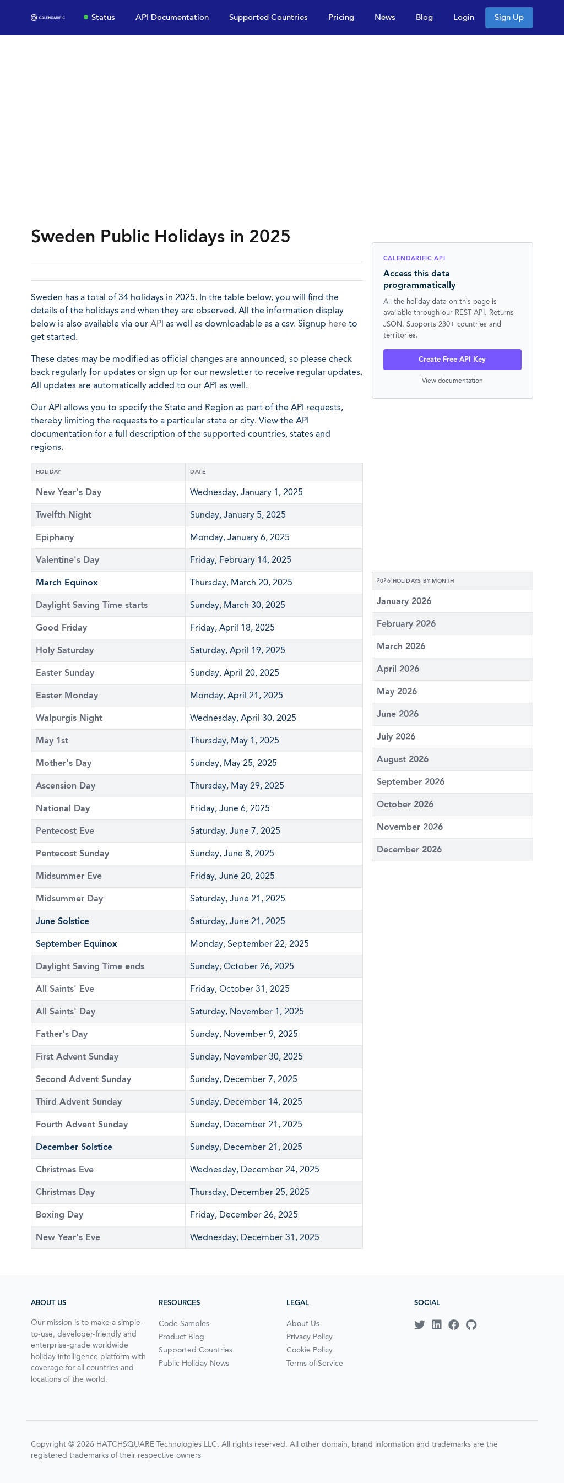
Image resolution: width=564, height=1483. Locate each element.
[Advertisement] (282, 130)
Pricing (341, 17)
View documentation (452, 380)
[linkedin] (437, 1325)
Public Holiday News (194, 1363)
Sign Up (509, 17)
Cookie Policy (309, 1349)
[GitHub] (471, 1325)
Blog (424, 17)
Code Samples (184, 1323)
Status (103, 17)
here (337, 323)
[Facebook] (453, 1325)
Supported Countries (268, 17)
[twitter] (419, 1325)
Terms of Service (314, 1363)
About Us (302, 1323)
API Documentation (172, 17)
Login (463, 17)
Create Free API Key (452, 359)
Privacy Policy (309, 1336)
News (385, 17)
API (157, 323)
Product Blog (181, 1336)
